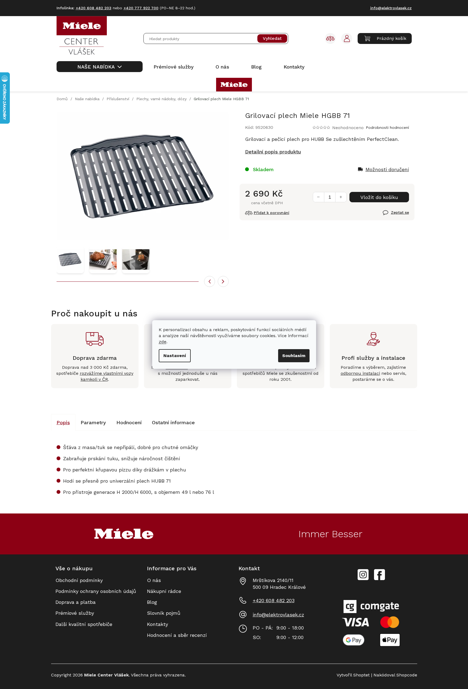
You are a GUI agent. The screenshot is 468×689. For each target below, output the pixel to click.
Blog (152, 602)
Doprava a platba (75, 602)
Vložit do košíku (379, 197)
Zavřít (389, 215)
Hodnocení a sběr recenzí (177, 635)
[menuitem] (100, 66)
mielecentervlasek (363, 571)
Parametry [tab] (93, 422)
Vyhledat (272, 38)
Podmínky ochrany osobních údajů (95, 591)
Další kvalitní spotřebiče (83, 624)
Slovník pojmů (163, 613)
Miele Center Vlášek (379, 574)
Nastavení (174, 355)
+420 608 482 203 (274, 600)
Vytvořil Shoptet (353, 675)
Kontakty (157, 624)
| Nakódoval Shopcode (393, 675)
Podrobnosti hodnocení (387, 127)
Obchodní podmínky (79, 580)
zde (162, 341)
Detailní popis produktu (273, 152)
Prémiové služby (74, 613)
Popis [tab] (63, 422)
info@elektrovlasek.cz (278, 614)
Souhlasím (293, 355)
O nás (154, 580)
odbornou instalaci (360, 373)
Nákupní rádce (164, 591)
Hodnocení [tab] (129, 422)
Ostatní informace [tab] (173, 422)
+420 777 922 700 (140, 8)
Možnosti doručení (387, 169)
